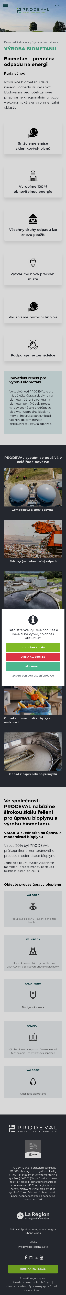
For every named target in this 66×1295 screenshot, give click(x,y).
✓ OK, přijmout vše (33, 647)
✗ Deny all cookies (33, 657)
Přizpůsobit (33, 666)
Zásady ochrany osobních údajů (33, 676)
